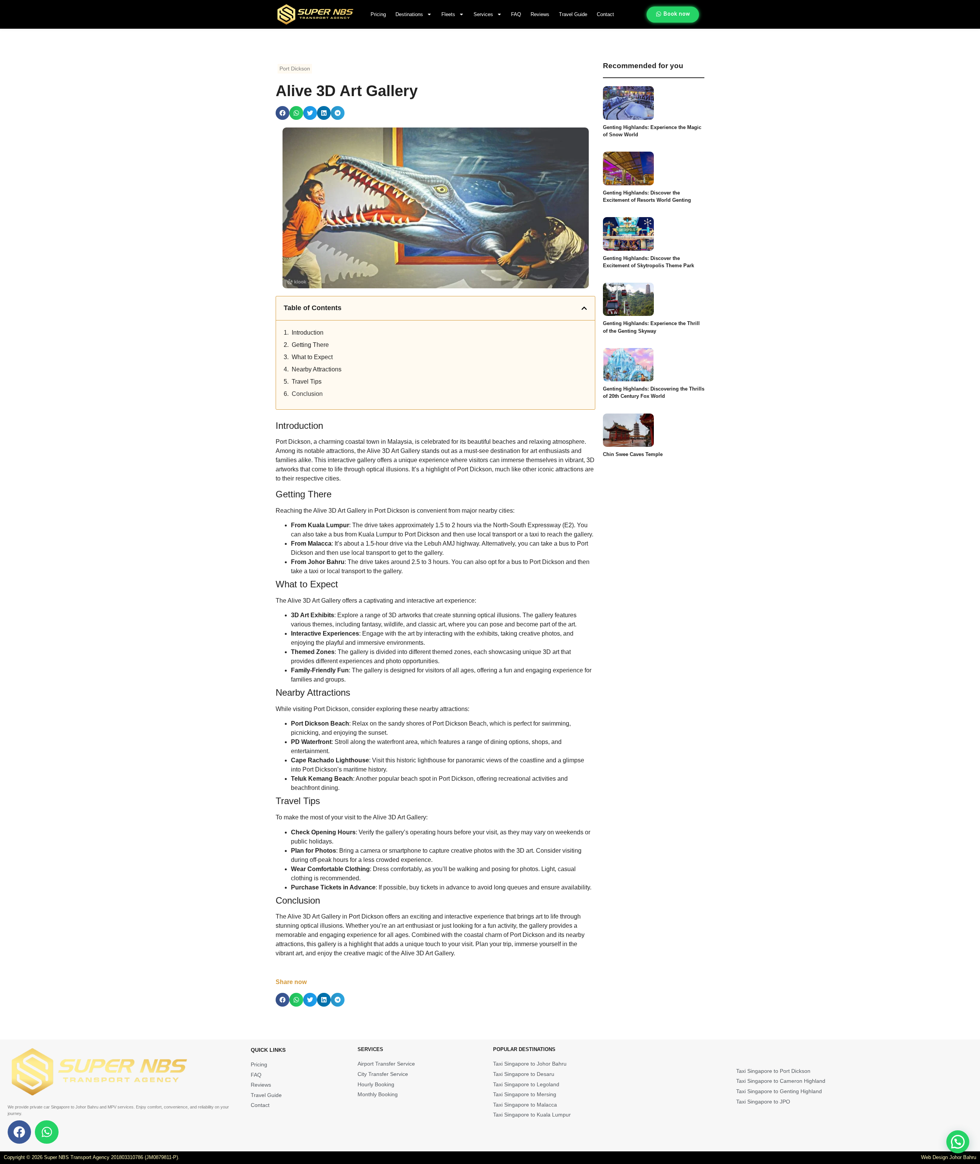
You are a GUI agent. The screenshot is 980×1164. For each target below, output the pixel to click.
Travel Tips (307, 381)
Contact (605, 14)
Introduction (307, 332)
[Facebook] (19, 1132)
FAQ (516, 14)
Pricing (378, 14)
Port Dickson (294, 68)
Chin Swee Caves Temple (633, 454)
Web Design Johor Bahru (948, 1157)
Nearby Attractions (316, 369)
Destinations (409, 14)
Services (483, 14)
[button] (282, 113)
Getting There (310, 345)
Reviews (540, 14)
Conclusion (307, 394)
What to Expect (312, 357)
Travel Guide (573, 14)
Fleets (448, 14)
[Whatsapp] (46, 1132)
